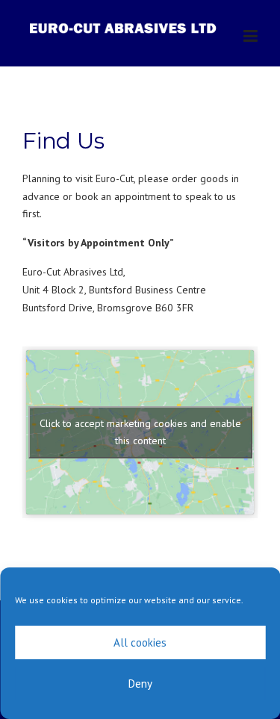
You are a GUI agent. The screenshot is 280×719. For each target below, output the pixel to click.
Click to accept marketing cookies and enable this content (140, 432)
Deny (140, 683)
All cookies (140, 642)
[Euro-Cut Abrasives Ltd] (124, 27)
